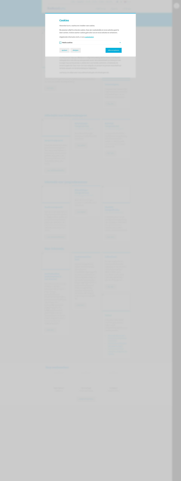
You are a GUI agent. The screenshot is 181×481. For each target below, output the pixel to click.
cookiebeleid (89, 37)
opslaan (64, 50)
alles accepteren (113, 50)
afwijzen (75, 50)
